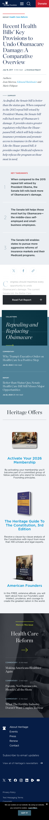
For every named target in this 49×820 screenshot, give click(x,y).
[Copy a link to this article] (33, 270)
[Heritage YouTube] (38, 781)
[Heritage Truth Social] (9, 781)
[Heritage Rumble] (32, 781)
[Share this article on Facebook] (23, 270)
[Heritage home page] (5, 728)
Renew (14, 740)
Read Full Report (21, 300)
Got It (24, 813)
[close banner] (46, 805)
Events (14, 731)
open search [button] (28, 4)
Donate (42, 3)
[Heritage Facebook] (15, 781)
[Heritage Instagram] (21, 781)
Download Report (33, 70)
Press (13, 736)
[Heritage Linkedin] (26, 781)
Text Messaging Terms (13, 798)
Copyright (7, 802)
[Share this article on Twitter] (13, 271)
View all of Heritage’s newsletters (20, 763)
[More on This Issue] (24, 650)
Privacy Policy (9, 792)
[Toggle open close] (40, 289)
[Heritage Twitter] (4, 781)
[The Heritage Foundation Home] (9, 4)
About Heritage (19, 727)
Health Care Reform (18, 17)
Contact (14, 745)
